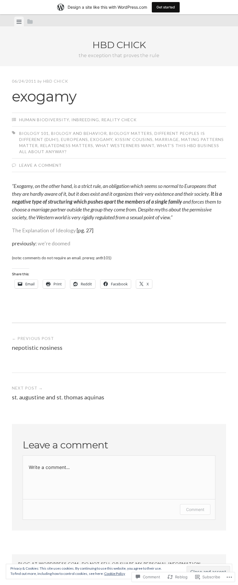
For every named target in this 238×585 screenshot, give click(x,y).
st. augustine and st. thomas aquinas (58, 393)
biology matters (130, 133)
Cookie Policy (114, 573)
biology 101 (34, 133)
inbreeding (85, 119)
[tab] (19, 21)
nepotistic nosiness (37, 343)
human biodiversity (44, 119)
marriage (167, 139)
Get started (165, 7)
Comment (195, 509)
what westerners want (124, 145)
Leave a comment (40, 165)
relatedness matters (66, 145)
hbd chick (119, 44)
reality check (119, 119)
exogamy (101, 139)
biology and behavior (79, 133)
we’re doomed (54, 243)
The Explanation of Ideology (44, 230)
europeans (74, 139)
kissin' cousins (134, 139)
